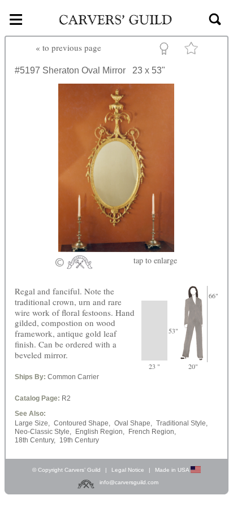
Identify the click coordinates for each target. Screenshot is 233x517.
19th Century (79, 440)
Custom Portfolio (166, 50)
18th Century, (35, 440)
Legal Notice (127, 470)
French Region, (152, 432)
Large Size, (32, 423)
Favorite (192, 50)
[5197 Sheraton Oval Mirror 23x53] (116, 248)
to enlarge (155, 260)
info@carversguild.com (129, 482)
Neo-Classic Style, (43, 432)
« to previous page (68, 47)
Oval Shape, (133, 423)
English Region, (99, 432)
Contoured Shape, (82, 423)
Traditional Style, (182, 423)
